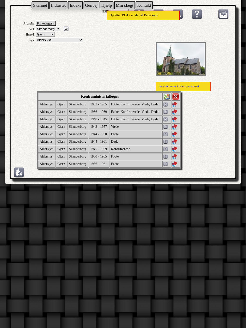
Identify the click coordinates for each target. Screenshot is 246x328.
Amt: (32, 29)
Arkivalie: (29, 23)
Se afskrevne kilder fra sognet (179, 86)
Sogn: (31, 40)
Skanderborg (77, 104)
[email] (222, 18)
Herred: (30, 34)
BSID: (106, 11)
